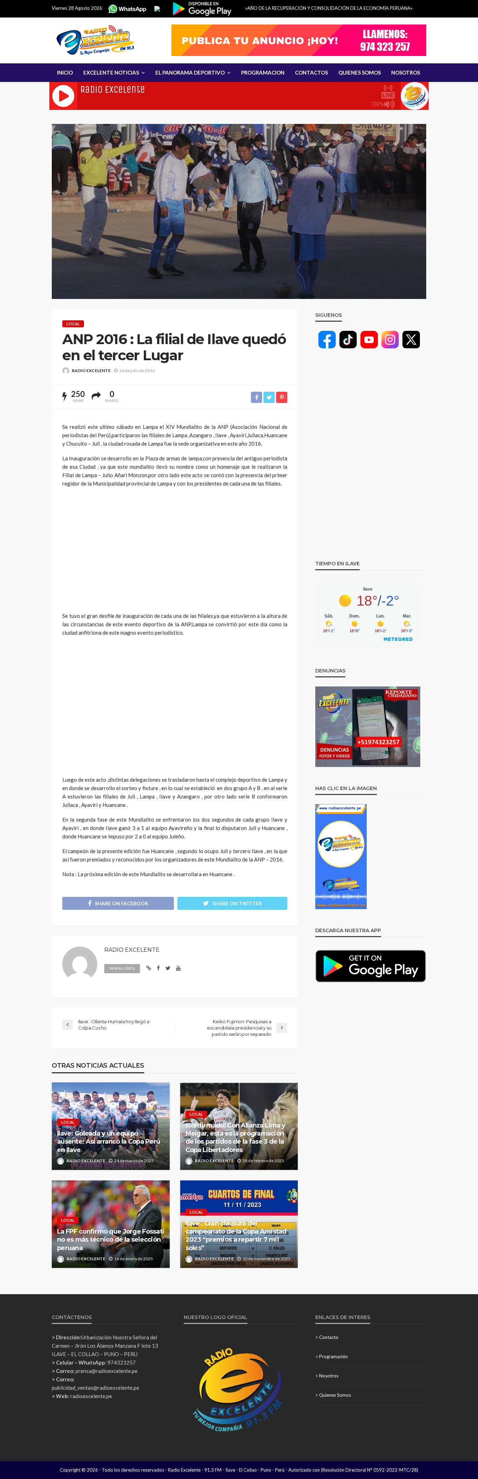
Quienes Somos (359, 72)
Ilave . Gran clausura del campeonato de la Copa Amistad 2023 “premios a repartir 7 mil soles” (236, 1236)
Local (73, 323)
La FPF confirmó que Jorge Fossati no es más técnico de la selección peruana (110, 1240)
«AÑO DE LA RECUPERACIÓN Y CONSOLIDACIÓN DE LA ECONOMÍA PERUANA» (329, 8)
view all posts (122, 968)
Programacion (262, 72)
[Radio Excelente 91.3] (95, 40)
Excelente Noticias (111, 72)
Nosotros (405, 72)
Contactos (311, 72)
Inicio (65, 72)
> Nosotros (326, 1376)
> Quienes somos (333, 1395)
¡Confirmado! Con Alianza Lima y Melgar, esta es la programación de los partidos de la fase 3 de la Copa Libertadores (235, 1138)
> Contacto (326, 1337)
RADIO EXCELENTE (91, 370)
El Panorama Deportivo (190, 72)
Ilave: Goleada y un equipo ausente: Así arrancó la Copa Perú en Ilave (108, 1142)
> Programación (331, 1356)
